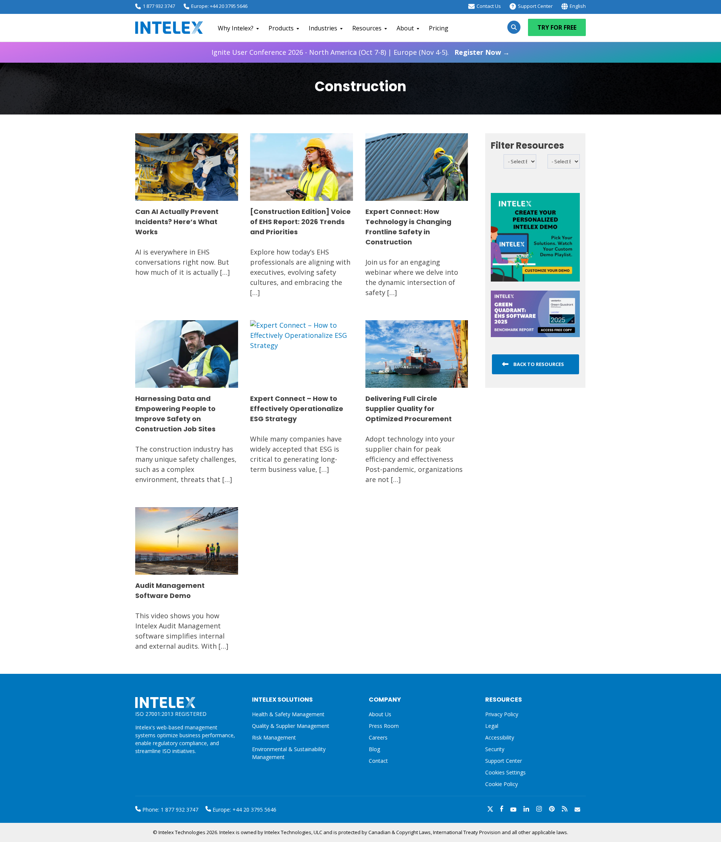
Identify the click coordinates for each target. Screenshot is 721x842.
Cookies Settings (505, 773)
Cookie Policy (501, 784)
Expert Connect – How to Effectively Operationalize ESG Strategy (296, 408)
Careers (378, 737)
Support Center (535, 6)
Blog (374, 749)
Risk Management (274, 737)
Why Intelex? (235, 28)
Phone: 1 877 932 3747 (169, 809)
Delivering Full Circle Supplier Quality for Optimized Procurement (408, 408)
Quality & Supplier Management (290, 725)
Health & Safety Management (288, 714)
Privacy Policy (501, 714)
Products (281, 28)
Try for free (556, 27)
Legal (491, 725)
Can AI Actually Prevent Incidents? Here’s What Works (177, 221)
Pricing (438, 28)
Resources (367, 28)
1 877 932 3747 (159, 6)
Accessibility (499, 737)
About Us (380, 714)
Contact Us (489, 6)
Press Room (384, 725)
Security (494, 749)
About (405, 28)
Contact (378, 760)
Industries (323, 28)
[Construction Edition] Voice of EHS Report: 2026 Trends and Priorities (300, 221)
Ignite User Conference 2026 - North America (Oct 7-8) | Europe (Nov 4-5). (360, 52)
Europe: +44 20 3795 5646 (219, 6)
